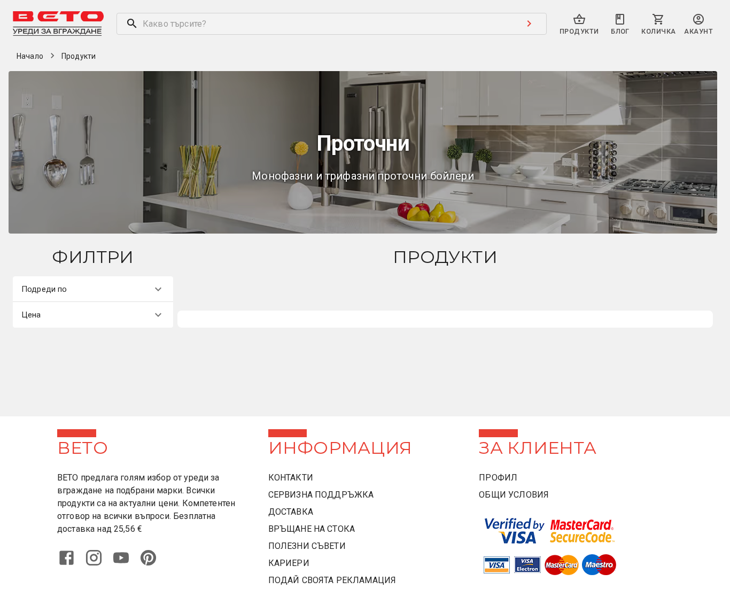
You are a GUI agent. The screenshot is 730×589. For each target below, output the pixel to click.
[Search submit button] (529, 23)
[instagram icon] (98, 564)
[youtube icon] (125, 564)
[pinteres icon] (152, 564)
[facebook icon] (70, 564)
